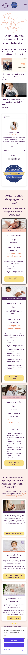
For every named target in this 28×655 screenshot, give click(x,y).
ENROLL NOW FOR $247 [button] (14, 378)
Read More (4, 80)
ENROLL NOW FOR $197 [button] (14, 463)
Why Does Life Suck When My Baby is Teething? (12, 75)
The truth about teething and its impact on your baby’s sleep (13, 102)
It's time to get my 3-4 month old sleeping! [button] (14, 576)
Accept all (14, 640)
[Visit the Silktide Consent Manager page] (22, 649)
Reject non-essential (14, 645)
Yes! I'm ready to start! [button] (14, 533)
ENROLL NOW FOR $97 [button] (14, 279)
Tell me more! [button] (14, 618)
